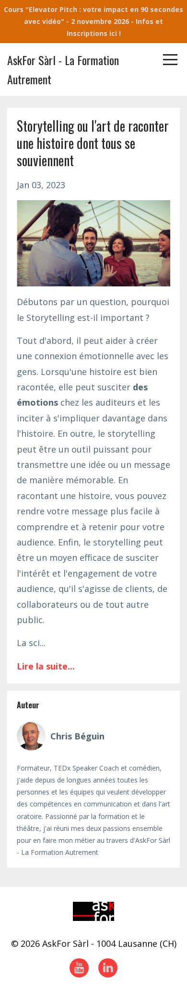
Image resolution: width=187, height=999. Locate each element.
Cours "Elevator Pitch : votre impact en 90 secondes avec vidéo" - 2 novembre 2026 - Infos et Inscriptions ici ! (93, 21)
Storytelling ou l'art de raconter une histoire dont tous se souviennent (93, 143)
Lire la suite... (46, 666)
